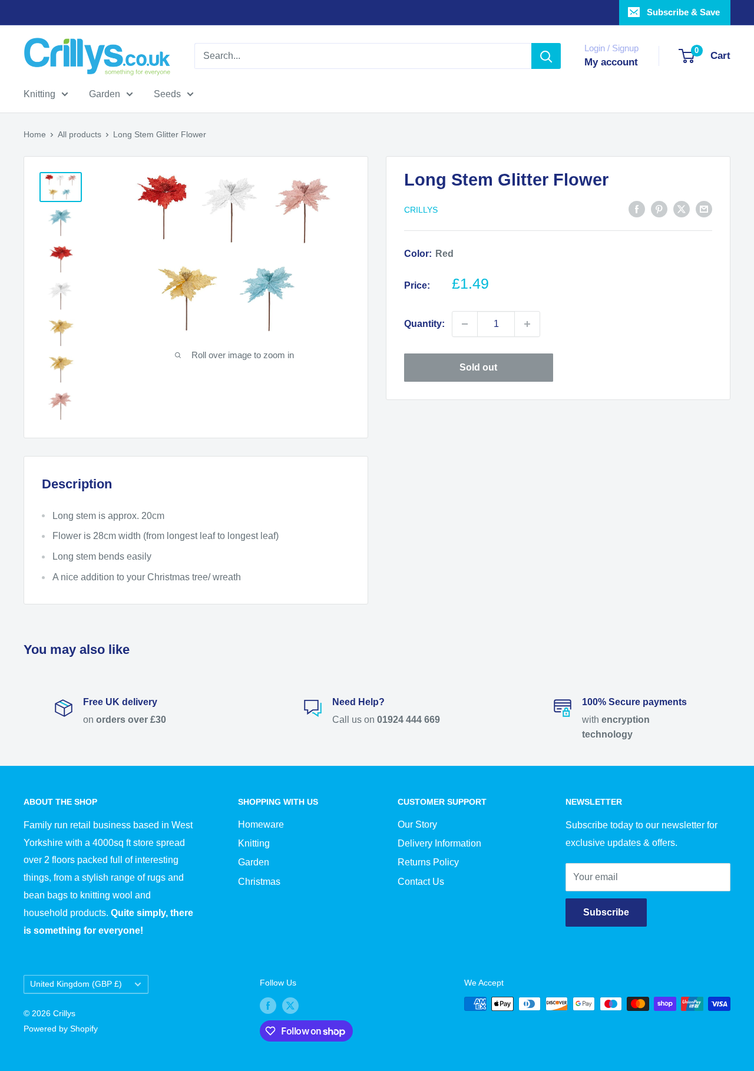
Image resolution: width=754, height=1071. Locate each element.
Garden (104, 94)
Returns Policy (428, 862)
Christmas (259, 882)
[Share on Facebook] (637, 208)
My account (611, 62)
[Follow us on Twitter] (290, 1005)
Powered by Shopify (61, 1028)
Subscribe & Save (683, 12)
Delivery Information (439, 843)
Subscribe (606, 912)
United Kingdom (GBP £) (76, 984)
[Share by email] (704, 208)
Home (35, 134)
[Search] (546, 56)
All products (79, 134)
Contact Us (421, 882)
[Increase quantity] (527, 324)
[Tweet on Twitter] (681, 208)
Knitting (39, 94)
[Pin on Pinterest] (659, 208)
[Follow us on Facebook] (268, 1005)
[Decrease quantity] (464, 324)
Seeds (167, 94)
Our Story (417, 824)
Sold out (478, 367)
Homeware (261, 824)
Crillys (421, 209)
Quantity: (424, 324)
